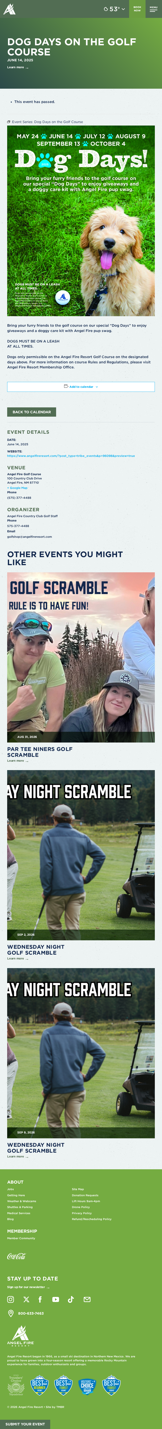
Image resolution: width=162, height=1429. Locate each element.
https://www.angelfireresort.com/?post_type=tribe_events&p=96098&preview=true (71, 456)
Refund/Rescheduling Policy (92, 1219)
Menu (154, 7)
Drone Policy (81, 1207)
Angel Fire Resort (9, 9)
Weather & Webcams (21, 1201)
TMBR (60, 1407)
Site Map (78, 1189)
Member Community (21, 1238)
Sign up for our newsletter (26, 1287)
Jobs (10, 1189)
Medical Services (18, 1213)
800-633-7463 (31, 1313)
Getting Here (16, 1195)
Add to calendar (81, 386)
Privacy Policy (82, 1213)
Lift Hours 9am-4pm (86, 1201)
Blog (10, 1219)
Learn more (15, 67)
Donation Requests (85, 1195)
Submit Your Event (25, 1424)
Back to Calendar (32, 412)
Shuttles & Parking (20, 1207)
